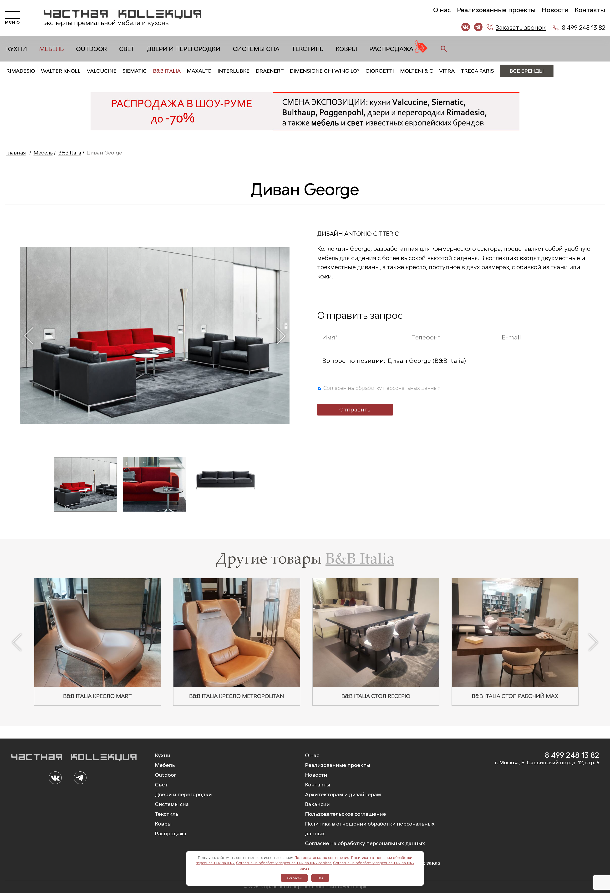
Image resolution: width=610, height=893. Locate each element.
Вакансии (317, 804)
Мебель (51, 48)
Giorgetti (380, 71)
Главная (16, 153)
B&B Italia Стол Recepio (375, 696)
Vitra (447, 71)
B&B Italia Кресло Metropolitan (236, 696)
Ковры (346, 48)
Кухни (16, 48)
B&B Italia (167, 71)
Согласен (294, 878)
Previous (28, 335)
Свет (127, 48)
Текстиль (308, 48)
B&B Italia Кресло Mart (97, 696)
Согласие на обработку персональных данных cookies (283, 863)
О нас (442, 10)
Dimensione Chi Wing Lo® (324, 71)
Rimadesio (20, 71)
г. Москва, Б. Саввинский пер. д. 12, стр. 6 (547, 762)
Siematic (134, 71)
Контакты (590, 10)
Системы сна (256, 48)
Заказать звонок (521, 27)
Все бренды (527, 71)
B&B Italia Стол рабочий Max (515, 696)
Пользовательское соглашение (321, 857)
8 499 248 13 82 (583, 27)
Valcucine (102, 71)
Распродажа (391, 48)
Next (281, 335)
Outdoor (91, 48)
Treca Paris (477, 71)
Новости (555, 10)
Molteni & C (416, 71)
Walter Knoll (61, 71)
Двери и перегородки (183, 48)
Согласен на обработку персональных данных (381, 388)
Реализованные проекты (496, 10)
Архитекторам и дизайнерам (343, 794)
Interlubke (233, 71)
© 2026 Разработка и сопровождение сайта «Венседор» (305, 886)
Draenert (270, 71)
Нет (320, 878)
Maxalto (199, 71)
